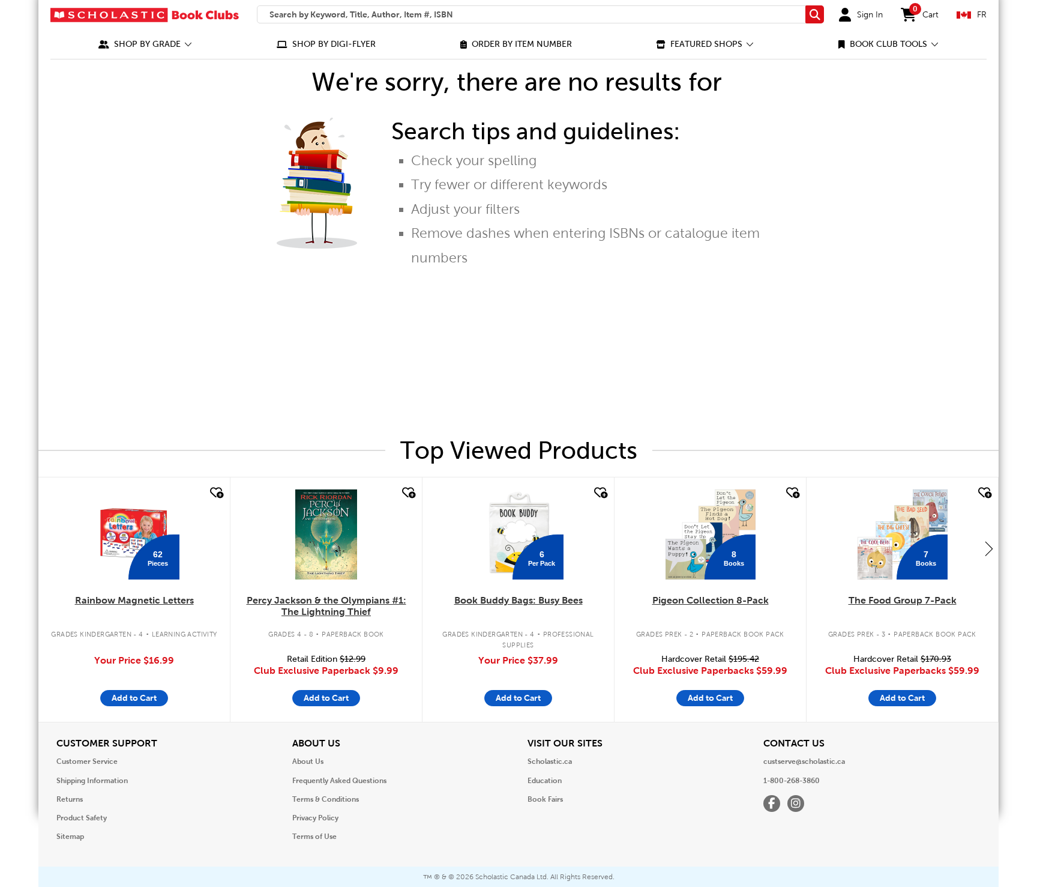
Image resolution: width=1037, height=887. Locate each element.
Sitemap (70, 836)
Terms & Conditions (325, 799)
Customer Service (87, 761)
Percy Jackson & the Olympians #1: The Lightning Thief (326, 606)
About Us (307, 761)
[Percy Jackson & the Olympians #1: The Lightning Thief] (325, 534)
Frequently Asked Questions (339, 781)
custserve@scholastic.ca (804, 761)
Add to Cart (134, 698)
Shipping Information (92, 781)
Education (545, 781)
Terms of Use (314, 836)
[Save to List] (215, 493)
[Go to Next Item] (989, 548)
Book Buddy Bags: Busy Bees (518, 600)
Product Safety (81, 818)
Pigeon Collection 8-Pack (710, 600)
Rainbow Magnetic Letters (134, 600)
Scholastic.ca (550, 761)
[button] (145, 44)
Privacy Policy (315, 818)
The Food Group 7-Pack (903, 600)
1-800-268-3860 (791, 781)
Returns (69, 799)
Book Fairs (545, 799)
